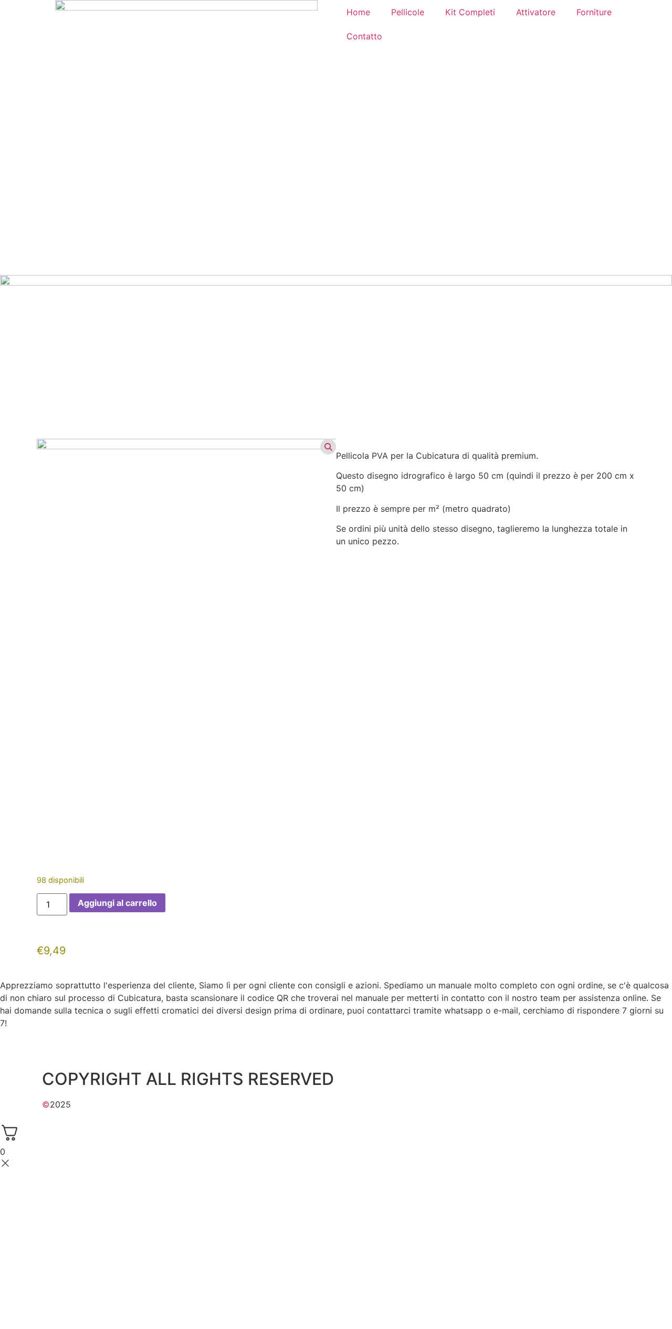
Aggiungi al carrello (117, 903)
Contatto (364, 36)
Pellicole (407, 12)
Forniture (594, 12)
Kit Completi (470, 12)
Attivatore (535, 12)
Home (358, 12)
